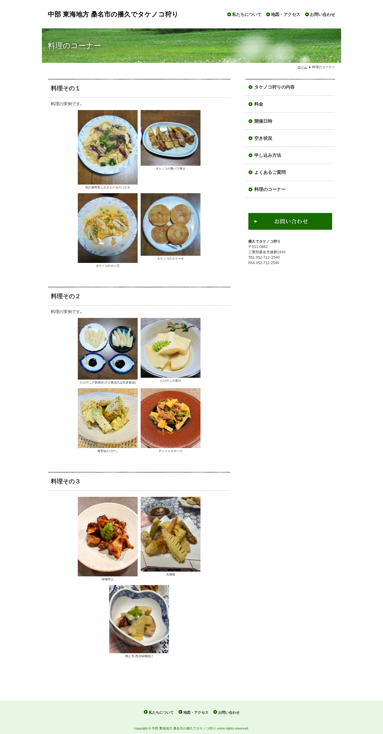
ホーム (302, 67)
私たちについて (247, 14)
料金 (258, 104)
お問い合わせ (322, 14)
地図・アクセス (285, 14)
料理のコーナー (270, 189)
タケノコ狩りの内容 (274, 87)
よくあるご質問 (270, 172)
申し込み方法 (267, 155)
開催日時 (263, 121)
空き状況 (263, 138)
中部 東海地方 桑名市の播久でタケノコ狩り (113, 14)
